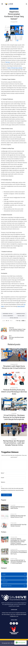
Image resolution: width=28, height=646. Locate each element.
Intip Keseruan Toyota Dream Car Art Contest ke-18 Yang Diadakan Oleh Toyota (19, 552)
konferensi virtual (8, 313)
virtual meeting (14, 317)
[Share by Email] (25, 320)
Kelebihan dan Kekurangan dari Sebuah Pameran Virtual (18, 516)
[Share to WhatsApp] (21, 320)
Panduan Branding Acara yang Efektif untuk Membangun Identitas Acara (14, 392)
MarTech (8, 62)
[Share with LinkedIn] (19, 320)
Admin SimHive (21, 306)
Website (3, 482)
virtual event (21, 315)
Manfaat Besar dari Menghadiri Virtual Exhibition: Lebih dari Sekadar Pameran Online (14, 443)
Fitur (14, 578)
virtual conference (8, 315)
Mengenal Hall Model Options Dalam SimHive (18, 507)
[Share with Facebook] (16, 320)
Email (2, 477)
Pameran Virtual (14, 8)
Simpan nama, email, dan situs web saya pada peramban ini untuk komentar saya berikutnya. (12, 489)
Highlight (14, 581)
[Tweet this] (18, 320)
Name (2, 473)
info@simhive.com (14, 616)
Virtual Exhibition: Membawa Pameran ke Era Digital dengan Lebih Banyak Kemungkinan (14, 417)
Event (14, 574)
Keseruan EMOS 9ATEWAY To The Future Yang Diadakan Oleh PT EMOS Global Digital (18, 561)
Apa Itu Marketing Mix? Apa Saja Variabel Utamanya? (18, 525)
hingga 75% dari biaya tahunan (14, 68)
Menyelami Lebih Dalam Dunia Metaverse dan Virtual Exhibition (14, 367)
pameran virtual (21, 313)
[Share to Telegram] (23, 320)
